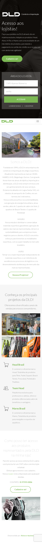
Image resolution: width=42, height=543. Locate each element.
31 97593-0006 (25, 482)
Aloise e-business (27, 536)
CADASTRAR (28, 106)
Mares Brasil (18, 408)
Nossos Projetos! (20, 275)
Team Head (18, 388)
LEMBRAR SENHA (15, 106)
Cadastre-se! (12, 59)
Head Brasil (18, 364)
